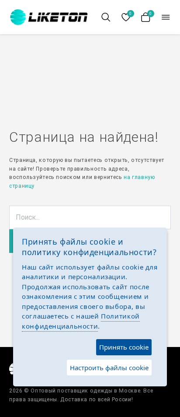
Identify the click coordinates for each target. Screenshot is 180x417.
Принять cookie (124, 347)
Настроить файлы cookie (109, 367)
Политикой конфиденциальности (81, 321)
